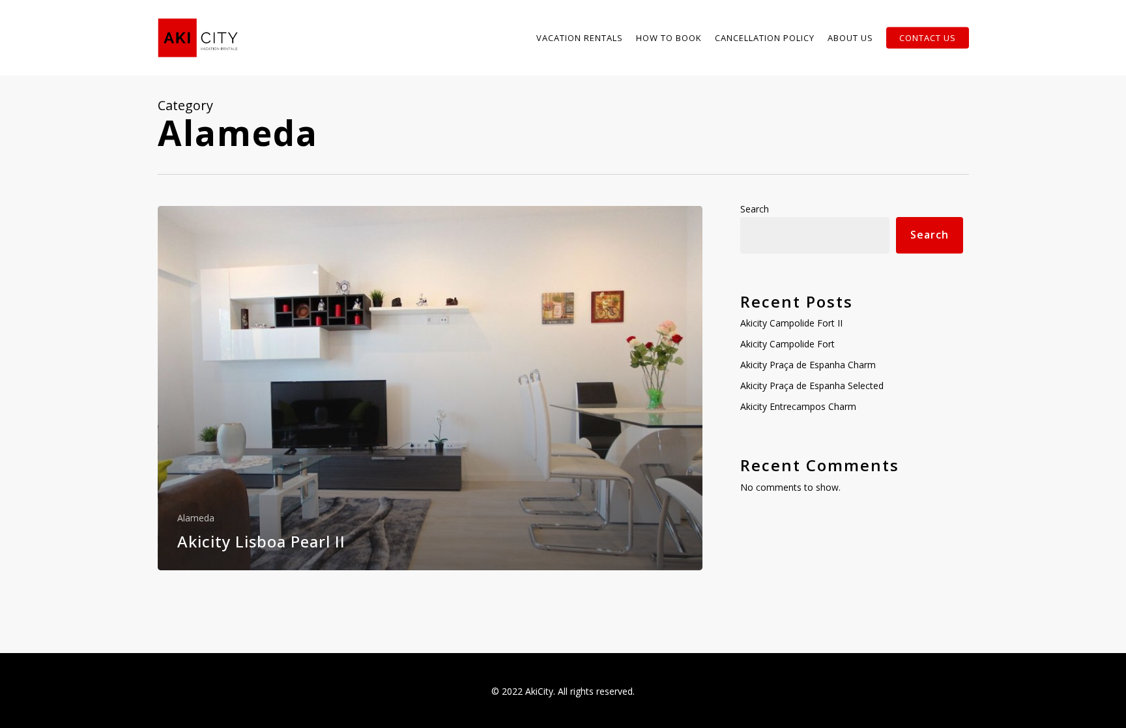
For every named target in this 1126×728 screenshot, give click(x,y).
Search (754, 209)
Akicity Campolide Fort (787, 344)
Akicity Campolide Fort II (791, 323)
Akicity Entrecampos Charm (798, 406)
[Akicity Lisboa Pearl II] (430, 388)
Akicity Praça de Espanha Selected (812, 385)
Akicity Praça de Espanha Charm (808, 364)
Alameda (195, 518)
